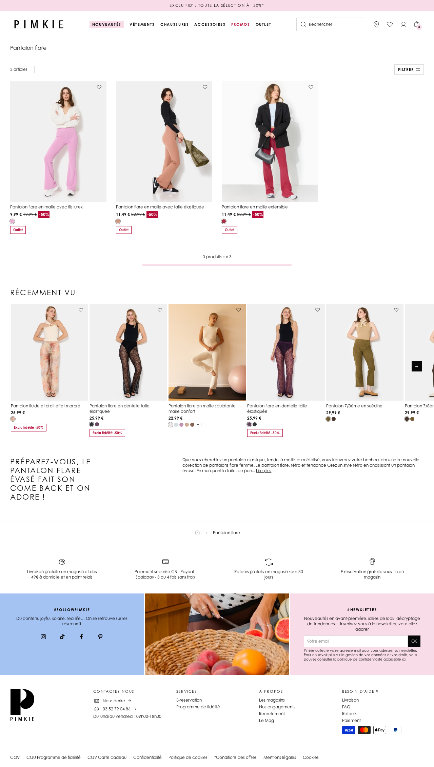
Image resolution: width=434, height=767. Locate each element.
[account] (403, 24)
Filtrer (406, 69)
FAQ (346, 706)
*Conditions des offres (235, 757)
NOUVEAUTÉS (107, 24)
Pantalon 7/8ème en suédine (354, 405)
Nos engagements (277, 706)
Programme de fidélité (198, 706)
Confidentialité (147, 757)
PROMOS (240, 24)
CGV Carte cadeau (106, 757)
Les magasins (272, 700)
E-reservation (189, 700)
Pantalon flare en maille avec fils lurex (46, 206)
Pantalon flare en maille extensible (255, 206)
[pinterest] (100, 637)
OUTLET (264, 24)
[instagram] (43, 637)
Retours (349, 713)
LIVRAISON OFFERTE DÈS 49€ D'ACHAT (217, 5)
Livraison (350, 700)
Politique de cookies (188, 757)
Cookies (311, 757)
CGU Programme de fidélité (53, 757)
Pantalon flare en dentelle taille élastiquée (120, 408)
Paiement (351, 720)
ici (404, 659)
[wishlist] (390, 24)
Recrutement (272, 713)
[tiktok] (62, 637)
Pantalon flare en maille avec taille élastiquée (160, 206)
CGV (15, 757)
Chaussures (174, 24)
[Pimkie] (39, 24)
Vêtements (142, 24)
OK (414, 641)
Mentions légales (279, 757)
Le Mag (266, 720)
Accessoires (209, 24)
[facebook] (81, 637)
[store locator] (376, 24)
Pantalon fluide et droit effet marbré (45, 405)
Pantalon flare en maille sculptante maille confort (202, 408)
